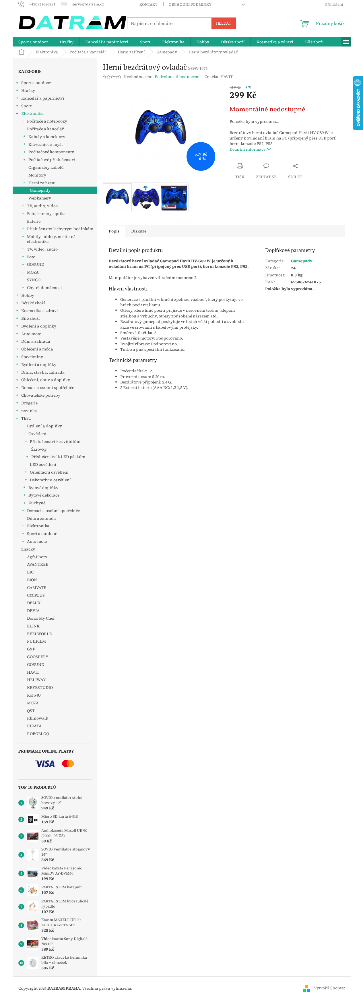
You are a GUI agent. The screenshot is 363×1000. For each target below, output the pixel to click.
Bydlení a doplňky (38, 326)
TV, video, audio (42, 249)
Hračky (28, 90)
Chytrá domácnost (44, 287)
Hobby (27, 295)
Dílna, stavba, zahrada (43, 372)
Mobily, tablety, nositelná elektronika (51, 239)
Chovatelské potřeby (40, 395)
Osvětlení (37, 434)
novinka (29, 411)
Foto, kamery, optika (46, 213)
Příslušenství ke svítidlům (55, 441)
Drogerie (29, 403)
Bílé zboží (30, 318)
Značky (28, 549)
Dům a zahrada (35, 341)
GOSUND (35, 264)
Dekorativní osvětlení (50, 480)
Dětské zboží (33, 303)
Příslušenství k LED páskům (58, 457)
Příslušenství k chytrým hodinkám (60, 229)
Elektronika (32, 113)
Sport (26, 106)
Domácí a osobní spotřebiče (47, 387)
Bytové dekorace (43, 495)
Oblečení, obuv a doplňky (45, 380)
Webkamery (39, 198)
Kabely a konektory (46, 136)
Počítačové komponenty (51, 152)
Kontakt (148, 4)
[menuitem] (33, 41)
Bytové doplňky (43, 488)
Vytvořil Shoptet (329, 988)
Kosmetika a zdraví (39, 310)
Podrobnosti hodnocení (177, 77)
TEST (26, 418)
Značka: (219, 77)
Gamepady (40, 190)
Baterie (33, 221)
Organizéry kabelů (46, 167)
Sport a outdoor (36, 83)
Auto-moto (31, 334)
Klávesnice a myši (45, 144)
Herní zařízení (42, 183)
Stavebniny (32, 357)
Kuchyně (36, 503)
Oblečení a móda (37, 349)
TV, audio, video (42, 206)
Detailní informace (247, 149)
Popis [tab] (114, 231)
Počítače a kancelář (45, 129)
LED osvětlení (43, 464)
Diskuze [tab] (138, 231)
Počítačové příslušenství (51, 159)
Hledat (223, 23)
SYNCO (33, 280)
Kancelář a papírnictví (42, 98)
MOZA (33, 272)
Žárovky (39, 449)
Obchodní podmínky (190, 4)
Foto (31, 257)
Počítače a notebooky (47, 121)
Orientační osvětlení (49, 472)
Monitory (37, 175)
